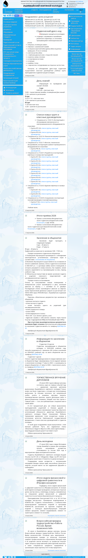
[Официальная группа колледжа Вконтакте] (4, 15)
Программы (74, 22)
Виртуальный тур (76, 41)
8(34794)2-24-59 (37, 354)
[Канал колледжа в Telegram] (7, 15)
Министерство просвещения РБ (76, 60)
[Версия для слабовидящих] (77, 11)
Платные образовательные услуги (12, 65)
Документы (7, 29)
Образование (8, 32)
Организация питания (10, 78)
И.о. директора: (72, 1)
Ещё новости (46, 554)
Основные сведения (10, 22)
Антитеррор (9, 90)
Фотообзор (74, 44)
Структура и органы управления (10, 26)
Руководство (7, 40)
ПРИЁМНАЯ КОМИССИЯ (19, 11)
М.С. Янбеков (79, 1)
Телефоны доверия (12, 93)
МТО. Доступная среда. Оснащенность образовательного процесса (11, 55)
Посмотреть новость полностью (57, 515)
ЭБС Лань (76, 73)
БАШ (16, 15)
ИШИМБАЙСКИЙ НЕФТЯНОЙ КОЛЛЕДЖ (42, 6)
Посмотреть (41, 223)
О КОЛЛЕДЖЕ (8, 11)
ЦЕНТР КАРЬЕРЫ (56, 11)
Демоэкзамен (75, 35)
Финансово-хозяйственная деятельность (12, 69)
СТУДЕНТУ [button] (34, 10)
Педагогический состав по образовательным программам (12, 47)
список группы (46, 128)
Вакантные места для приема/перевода (10, 82)
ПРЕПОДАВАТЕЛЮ (45, 10)
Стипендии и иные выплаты (12, 61)
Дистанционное (76, 31)
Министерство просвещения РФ (76, 55)
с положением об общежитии (45, 260)
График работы (8, 19)
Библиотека (74, 38)
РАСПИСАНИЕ (69, 10)
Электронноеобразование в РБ (77, 65)
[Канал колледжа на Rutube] (10, 15)
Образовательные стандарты (9, 36)
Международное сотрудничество (9, 74)
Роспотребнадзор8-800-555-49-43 (77, 70)
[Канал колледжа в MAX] (13, 15)
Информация (75, 49)
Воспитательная (76, 17)
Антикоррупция (10, 88)
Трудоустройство (76, 26)
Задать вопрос (75, 46)
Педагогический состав (11, 42)
